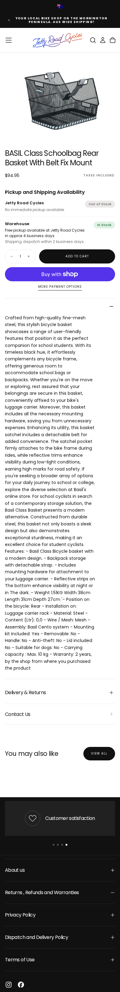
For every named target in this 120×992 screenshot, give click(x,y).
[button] (8, 40)
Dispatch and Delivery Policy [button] (36, 937)
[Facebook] (21, 984)
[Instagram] (8, 984)
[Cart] (112, 40)
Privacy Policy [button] (20, 914)
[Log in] (102, 40)
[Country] (60, 7)
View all (99, 753)
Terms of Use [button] (19, 959)
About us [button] (15, 870)
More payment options (60, 287)
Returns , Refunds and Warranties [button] (42, 892)
